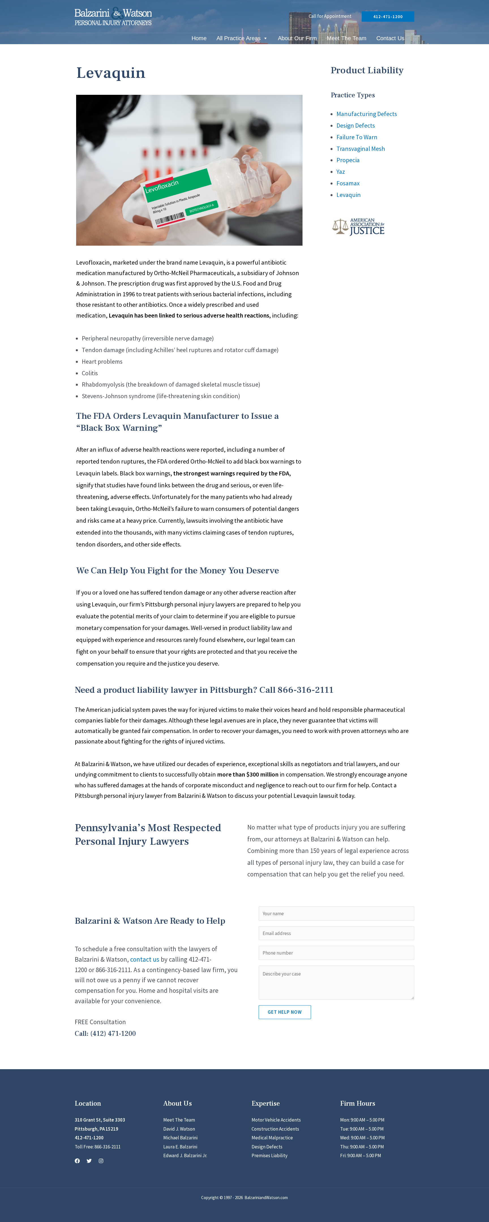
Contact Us (390, 39)
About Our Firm (297, 39)
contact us (144, 959)
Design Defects (355, 125)
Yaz (340, 171)
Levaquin (348, 195)
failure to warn (194, 509)
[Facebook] (77, 1160)
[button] (388, 16)
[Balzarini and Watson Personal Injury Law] (113, 16)
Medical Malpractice (272, 1138)
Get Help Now (285, 1012)
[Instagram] (101, 1160)
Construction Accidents (275, 1129)
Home (199, 39)
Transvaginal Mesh (360, 149)
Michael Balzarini (180, 1138)
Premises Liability (270, 1155)
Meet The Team (346, 39)
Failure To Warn (357, 137)
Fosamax (348, 183)
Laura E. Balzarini (180, 1147)
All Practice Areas (238, 39)
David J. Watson (179, 1129)
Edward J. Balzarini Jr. (185, 1155)
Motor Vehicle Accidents (276, 1120)
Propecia (348, 160)
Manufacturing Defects (366, 114)
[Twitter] (89, 1160)
